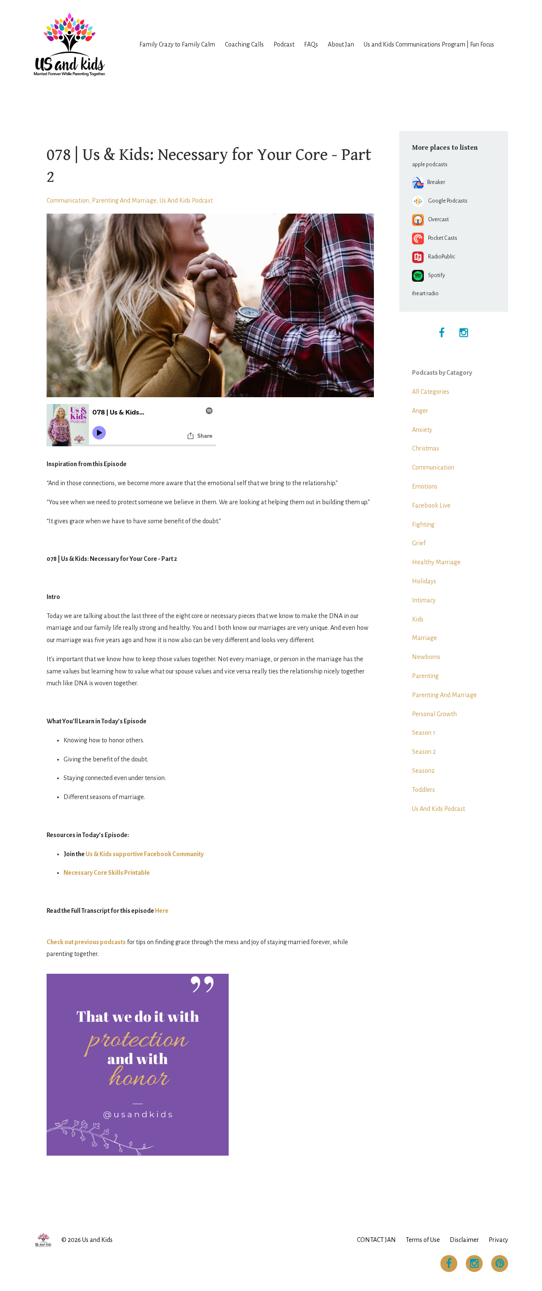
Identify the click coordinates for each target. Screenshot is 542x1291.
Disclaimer (464, 1239)
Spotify (434, 275)
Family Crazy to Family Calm (177, 44)
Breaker (434, 182)
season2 (423, 770)
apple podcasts (430, 165)
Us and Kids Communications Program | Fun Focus (429, 44)
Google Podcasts (445, 201)
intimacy (424, 600)
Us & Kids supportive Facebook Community (145, 854)
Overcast (436, 219)
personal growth (434, 714)
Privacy (498, 1239)
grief (419, 543)
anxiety (422, 429)
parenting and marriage (124, 200)
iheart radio (425, 294)
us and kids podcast (186, 200)
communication (68, 200)
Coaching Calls (244, 44)
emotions (424, 486)
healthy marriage (436, 562)
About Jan (341, 44)
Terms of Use (423, 1239)
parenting (425, 676)
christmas (425, 448)
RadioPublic (439, 257)
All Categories (430, 391)
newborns (426, 657)
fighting (423, 524)
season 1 (423, 732)
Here (162, 910)
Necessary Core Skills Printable (107, 872)
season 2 (424, 751)
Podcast (284, 44)
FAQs (311, 44)
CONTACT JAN (376, 1239)
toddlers (423, 789)
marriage (424, 638)
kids (417, 619)
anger (420, 410)
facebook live (431, 505)
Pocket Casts (440, 238)
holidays (424, 581)
